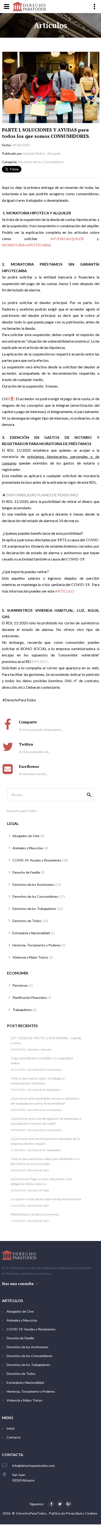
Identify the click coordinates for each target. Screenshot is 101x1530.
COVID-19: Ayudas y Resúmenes (31, 1329)
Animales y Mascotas (40, 1049)
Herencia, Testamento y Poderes (31, 1391)
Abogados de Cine (20, 1311)
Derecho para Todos (22, 811)
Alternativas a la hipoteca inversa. (35, 1214)
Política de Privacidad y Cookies (73, 1513)
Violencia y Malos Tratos (24, 1400)
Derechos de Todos (38, 1170)
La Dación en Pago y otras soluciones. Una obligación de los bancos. (41, 1181)
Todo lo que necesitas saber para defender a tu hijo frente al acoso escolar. (45, 1161)
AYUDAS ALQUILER (67, 238)
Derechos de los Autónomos (27, 1347)
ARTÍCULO (64, 591)
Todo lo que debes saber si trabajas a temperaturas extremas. (38, 1080)
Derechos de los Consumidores (45, 1069)
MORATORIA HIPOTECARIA (26, 245)
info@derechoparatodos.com (33, 1466)
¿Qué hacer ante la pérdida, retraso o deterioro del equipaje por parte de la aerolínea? (45, 1100)
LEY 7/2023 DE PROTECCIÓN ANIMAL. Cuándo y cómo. (46, 1040)
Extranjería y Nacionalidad (25, 1382)
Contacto (14, 1437)
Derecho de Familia (20, 1338)
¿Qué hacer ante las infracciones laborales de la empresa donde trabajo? (45, 1141)
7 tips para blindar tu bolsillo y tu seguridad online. (42, 1060)
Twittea (26, 744)
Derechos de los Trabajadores (44, 1089)
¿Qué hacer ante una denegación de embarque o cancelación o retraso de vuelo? (46, 1120)
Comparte (28, 722)
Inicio (11, 1428)
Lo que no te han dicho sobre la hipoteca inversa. (46, 1199)
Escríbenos (29, 766)
